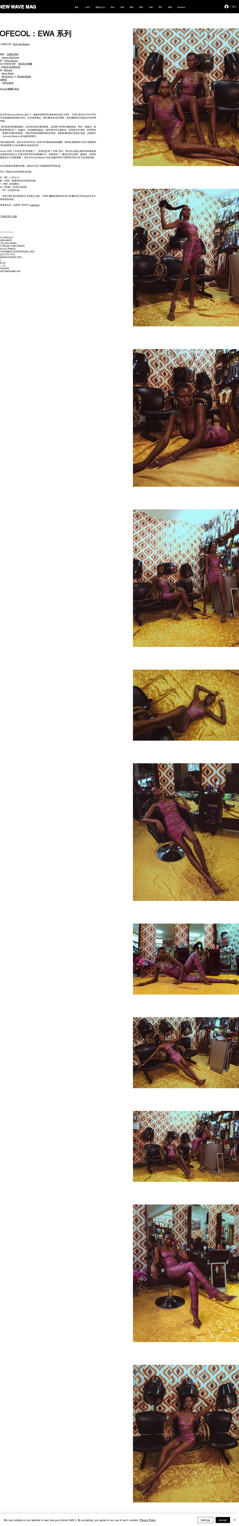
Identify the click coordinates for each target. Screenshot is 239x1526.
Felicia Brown (11, 60)
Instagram (35, 205)
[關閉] (234, 1520)
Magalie (8, 70)
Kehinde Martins (21, 44)
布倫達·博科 (13, 54)
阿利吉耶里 (8, 83)
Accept (223, 1520)
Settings (205, 1520)
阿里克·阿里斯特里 (11, 67)
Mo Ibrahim (7, 76)
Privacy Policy (147, 1520)
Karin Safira (8, 73)
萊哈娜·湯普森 (24, 76)
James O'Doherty (10, 57)
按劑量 (3, 79)
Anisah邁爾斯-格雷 (9, 89)
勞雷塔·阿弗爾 (25, 64)
